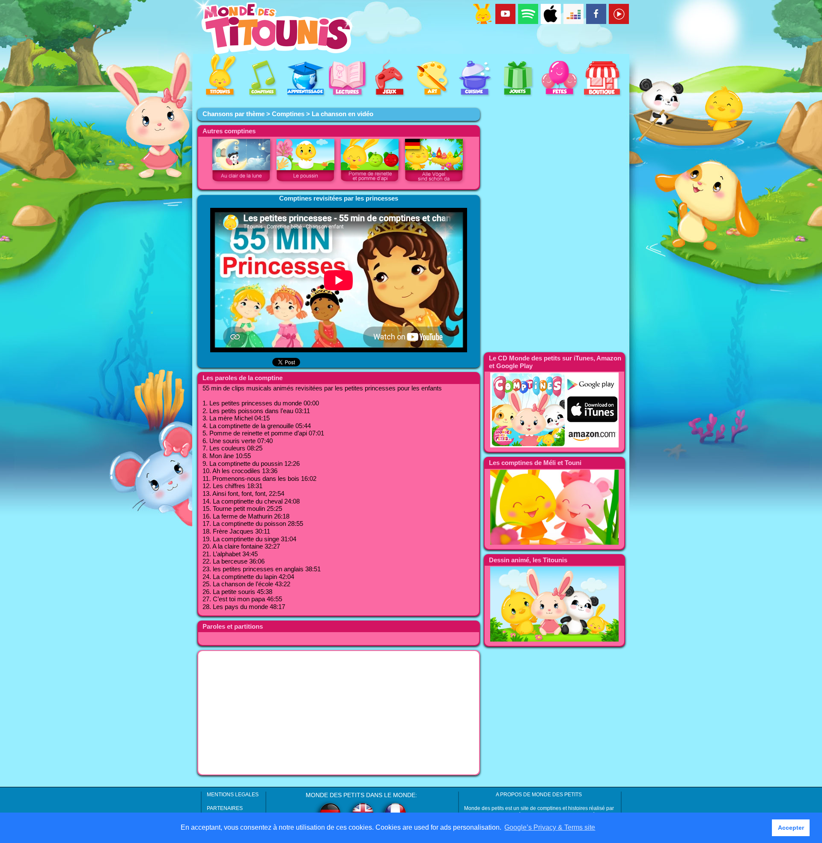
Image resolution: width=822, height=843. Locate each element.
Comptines (288, 114)
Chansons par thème (234, 114)
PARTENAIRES (225, 808)
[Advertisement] (339, 713)
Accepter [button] (791, 827)
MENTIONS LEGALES (233, 795)
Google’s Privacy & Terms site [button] (549, 827)
